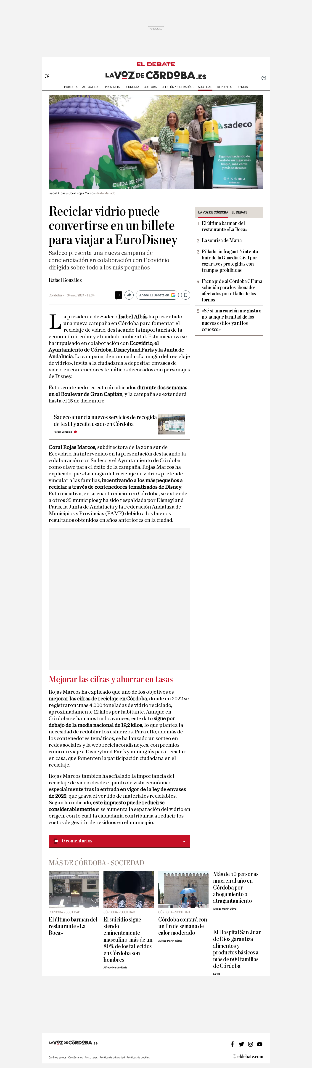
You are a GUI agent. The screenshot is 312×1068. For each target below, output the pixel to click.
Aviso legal (91, 1057)
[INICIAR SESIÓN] (264, 78)
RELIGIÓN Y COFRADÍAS (177, 87)
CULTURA (150, 87)
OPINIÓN (242, 87)
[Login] (264, 78)
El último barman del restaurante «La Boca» (224, 226)
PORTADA (71, 87)
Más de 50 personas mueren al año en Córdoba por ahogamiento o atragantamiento (236, 887)
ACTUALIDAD (91, 87)
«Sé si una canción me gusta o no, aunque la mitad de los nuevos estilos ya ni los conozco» (231, 320)
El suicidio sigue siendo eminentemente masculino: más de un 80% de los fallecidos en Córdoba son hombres (127, 939)
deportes (224, 87)
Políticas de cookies (138, 1057)
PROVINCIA (112, 87)
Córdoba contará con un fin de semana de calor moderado (182, 926)
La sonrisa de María (222, 240)
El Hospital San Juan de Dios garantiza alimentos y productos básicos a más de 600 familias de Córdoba (237, 949)
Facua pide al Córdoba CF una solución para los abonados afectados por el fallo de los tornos (232, 291)
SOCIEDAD (205, 87)
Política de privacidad (112, 1057)
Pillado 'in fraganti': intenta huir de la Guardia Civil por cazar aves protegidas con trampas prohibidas (230, 261)
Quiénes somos (57, 1057)
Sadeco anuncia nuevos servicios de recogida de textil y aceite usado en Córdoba (105, 420)
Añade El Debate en (154, 295)
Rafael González (65, 280)
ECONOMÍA (131, 87)
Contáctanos (75, 1057)
